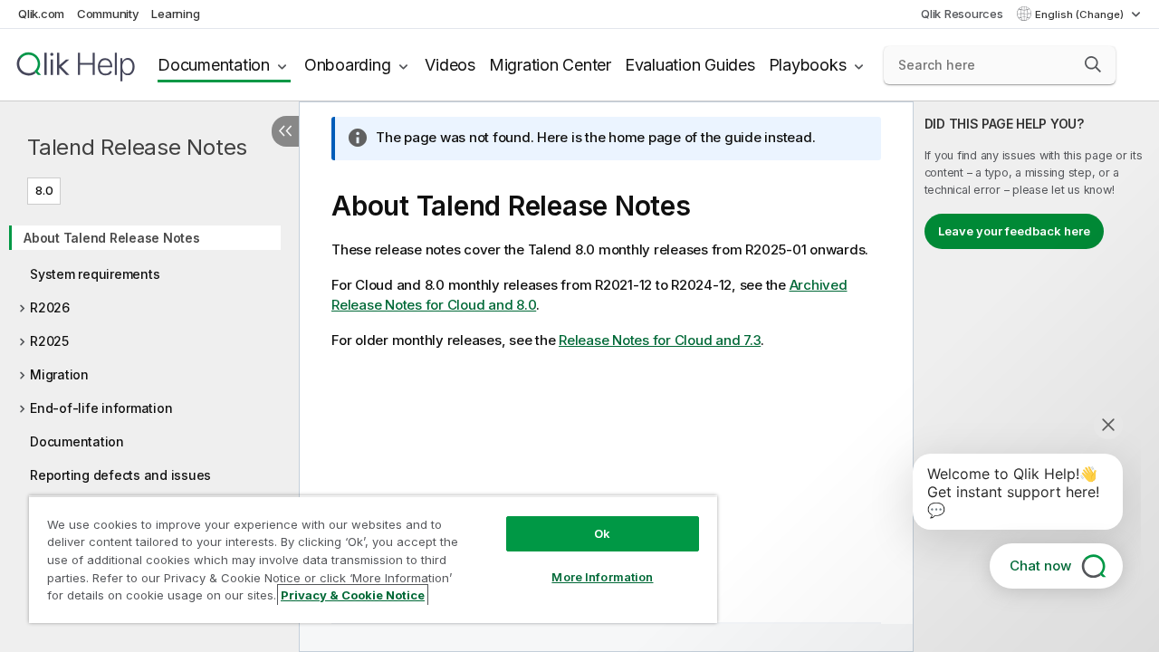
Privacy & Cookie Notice (353, 595)
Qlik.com (41, 13)
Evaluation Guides (690, 64)
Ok (602, 533)
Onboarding (347, 64)
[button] (1092, 64)
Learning (175, 13)
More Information (602, 577)
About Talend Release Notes (112, 237)
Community (108, 13)
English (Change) (1080, 14)
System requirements (94, 274)
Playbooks (808, 64)
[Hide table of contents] (285, 131)
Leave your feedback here (1014, 231)
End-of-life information (101, 408)
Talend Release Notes (137, 147)
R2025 (49, 341)
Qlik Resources (962, 13)
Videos (450, 64)
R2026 (50, 307)
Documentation (214, 64)
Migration (59, 374)
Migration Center (550, 64)
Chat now (1040, 565)
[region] (373, 559)
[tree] (149, 350)
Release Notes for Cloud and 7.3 (660, 340)
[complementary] (1036, 376)
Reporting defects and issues (120, 475)
